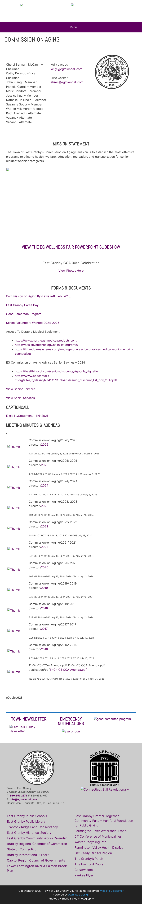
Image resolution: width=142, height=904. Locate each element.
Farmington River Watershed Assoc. (100, 831)
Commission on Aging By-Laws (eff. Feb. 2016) (39, 296)
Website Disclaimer (112, 890)
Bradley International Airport (28, 855)
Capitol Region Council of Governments (36, 860)
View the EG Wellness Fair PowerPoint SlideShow (71, 247)
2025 (44, 465)
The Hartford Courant (90, 864)
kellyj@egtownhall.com (66, 69)
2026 (44, 444)
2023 (44, 506)
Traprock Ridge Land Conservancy (32, 827)
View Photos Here (71, 270)
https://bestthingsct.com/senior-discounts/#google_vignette (56, 371)
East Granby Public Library (26, 821)
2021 (44, 547)
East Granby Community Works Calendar (37, 838)
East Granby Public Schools (27, 816)
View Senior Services (20, 389)
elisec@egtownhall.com (67, 82)
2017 (44, 628)
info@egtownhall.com (23, 799)
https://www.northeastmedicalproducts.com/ (46, 340)
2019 (44, 588)
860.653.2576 (19, 795)
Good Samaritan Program (24, 314)
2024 (44, 485)
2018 (44, 608)
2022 (44, 526)
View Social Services (20, 398)
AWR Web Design (78, 894)
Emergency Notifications (71, 721)
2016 (44, 649)
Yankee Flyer (83, 875)
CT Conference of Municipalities (98, 836)
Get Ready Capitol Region (93, 853)
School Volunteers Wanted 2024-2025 (32, 323)
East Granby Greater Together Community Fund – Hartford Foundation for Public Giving (103, 820)
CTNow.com (83, 870)
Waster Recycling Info (90, 842)
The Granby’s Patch (88, 858)
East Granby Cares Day (22, 305)
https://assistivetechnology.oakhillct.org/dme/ (46, 345)
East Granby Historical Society (29, 832)
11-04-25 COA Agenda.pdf (68, 669)
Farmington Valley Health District (98, 847)
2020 (44, 567)
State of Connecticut (22, 849)
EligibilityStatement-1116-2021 (27, 415)
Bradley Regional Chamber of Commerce (37, 844)
